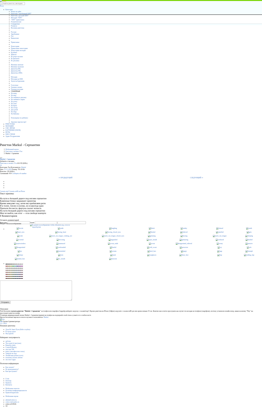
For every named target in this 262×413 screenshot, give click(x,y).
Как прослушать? (11, 371)
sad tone (8, 341)
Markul (23, 167)
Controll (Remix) (11, 347)
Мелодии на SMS (17, 79)
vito (1, 321)
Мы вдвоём (9, 334)
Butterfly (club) (10, 345)
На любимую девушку (18, 97)
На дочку (14, 101)
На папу (13, 95)
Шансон (13, 54)
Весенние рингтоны (17, 28)
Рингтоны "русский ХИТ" (20, 16)
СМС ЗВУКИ (10, 128)
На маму (14, 93)
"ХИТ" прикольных (17, 20)
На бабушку (15, 114)
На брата (14, 106)
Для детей (14, 110)
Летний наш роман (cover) (14, 355)
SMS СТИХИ (10, 134)
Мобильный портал (12, 149)
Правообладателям (12, 393)
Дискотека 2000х (16, 73)
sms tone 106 (9, 349)
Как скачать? (9, 367)
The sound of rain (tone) (13, 343)
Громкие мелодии (17, 89)
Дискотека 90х (16, 71)
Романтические (16, 22)
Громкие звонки (16, 87)
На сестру (14, 108)
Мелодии (14, 77)
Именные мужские (17, 67)
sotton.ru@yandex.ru (12, 402)
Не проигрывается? (12, 369)
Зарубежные (15, 34)
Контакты (8, 385)
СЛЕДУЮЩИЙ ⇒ (196, 178)
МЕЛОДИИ (9, 126)
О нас (7, 379)
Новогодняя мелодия (18, 50)
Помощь (8, 381)
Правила (8, 383)
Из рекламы (15, 61)
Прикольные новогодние (19, 48)
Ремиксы (14, 26)
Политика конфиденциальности (16, 390)
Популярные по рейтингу (19, 118)
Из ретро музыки (17, 57)
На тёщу (14, 112)
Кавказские (15, 38)
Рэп (21, 151)
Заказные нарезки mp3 (18, 122)
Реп (12, 36)
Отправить (5, 302)
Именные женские (17, 65)
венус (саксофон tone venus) (15, 351)
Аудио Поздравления (12, 136)
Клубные (14, 52)
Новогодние (15, 46)
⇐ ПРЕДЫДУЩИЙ (65, 178)
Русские (13, 32)
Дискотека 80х (16, 69)
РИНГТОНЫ (10, 124)
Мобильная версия (11, 396)
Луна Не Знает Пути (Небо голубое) (17, 329)
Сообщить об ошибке (19, 173)
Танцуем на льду (11, 353)
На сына (14, 104)
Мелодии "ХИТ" (16, 18)
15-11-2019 (8, 169)
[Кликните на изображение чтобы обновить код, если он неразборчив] (50, 225)
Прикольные (15, 42)
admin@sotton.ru (11, 400)
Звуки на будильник (17, 81)
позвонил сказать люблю (14, 357)
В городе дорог (10, 331)
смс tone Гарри (10, 360)
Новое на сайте (16, 12)
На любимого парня (18, 99)
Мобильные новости (12, 388)
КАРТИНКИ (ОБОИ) (13, 130)
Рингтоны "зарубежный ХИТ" (21, 14)
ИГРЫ (7, 132)
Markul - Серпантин (7, 159)
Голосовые (14, 85)
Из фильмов (15, 59)
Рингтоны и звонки (12, 151)
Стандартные (15, 24)
